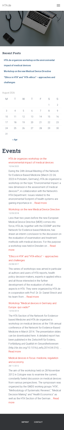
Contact (38, 422)
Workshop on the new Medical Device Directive (27, 71)
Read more (40, 202)
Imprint (25, 422)
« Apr (15, 139)
